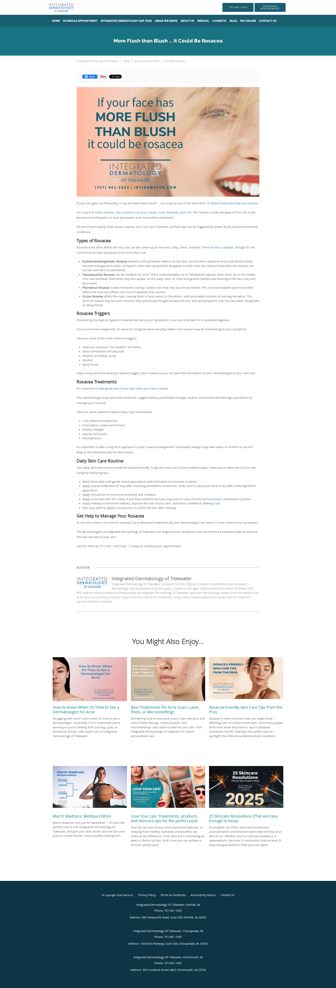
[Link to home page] (55, 7)
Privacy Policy (147, 895)
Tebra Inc (128, 895)
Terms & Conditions (173, 895)
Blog (126, 61)
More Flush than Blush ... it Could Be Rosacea (159, 61)
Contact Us (227, 895)
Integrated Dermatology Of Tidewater (97, 61)
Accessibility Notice (203, 895)
